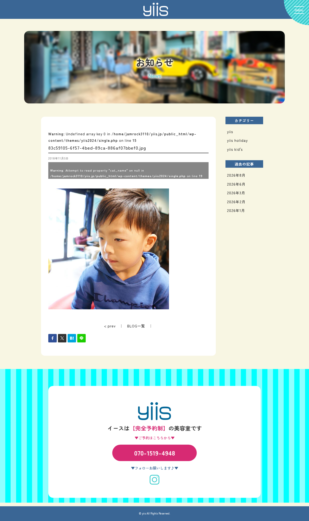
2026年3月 (236, 192)
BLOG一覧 (136, 325)
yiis (230, 131)
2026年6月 (236, 184)
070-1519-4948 (154, 452)
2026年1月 (236, 210)
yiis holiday (237, 140)
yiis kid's (235, 149)
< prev (110, 325)
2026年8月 (236, 175)
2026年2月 (236, 201)
